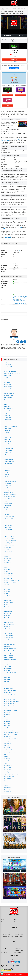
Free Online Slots (6, 932)
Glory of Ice (7, 514)
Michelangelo (7, 615)
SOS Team (5, 946)
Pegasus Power (7, 639)
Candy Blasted (7, 413)
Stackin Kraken (7, 725)
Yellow (24, 303)
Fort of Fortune (7, 505)
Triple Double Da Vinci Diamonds (12, 738)
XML (5, 950)
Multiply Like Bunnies (9, 624)
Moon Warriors (7, 620)
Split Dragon (7, 723)
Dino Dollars (7, 470)
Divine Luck (6, 474)
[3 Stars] (14, 77)
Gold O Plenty (7, 521)
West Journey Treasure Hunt (11, 774)
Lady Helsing (7, 569)
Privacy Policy (5, 952)
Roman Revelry (7, 679)
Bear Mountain (7, 382)
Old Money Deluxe (8, 635)
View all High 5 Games (14, 852)
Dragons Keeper (8, 483)
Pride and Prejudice (8, 655)
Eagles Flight (7, 487)
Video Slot (22, 302)
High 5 (14, 248)
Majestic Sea (7, 606)
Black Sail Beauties (8, 399)
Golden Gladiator (8, 525)
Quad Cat (6, 661)
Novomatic (17, 921)
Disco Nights (7, 472)
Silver (18, 302)
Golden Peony (7, 532)
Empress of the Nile (8, 492)
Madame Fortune (8, 600)
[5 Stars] (16, 77)
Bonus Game (18, 297)
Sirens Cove (7, 719)
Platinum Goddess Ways (10, 650)
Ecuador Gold (7, 490)
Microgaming (5, 919)
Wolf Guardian (7, 791)
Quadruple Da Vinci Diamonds (11, 664)
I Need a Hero (7, 556)
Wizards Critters (8, 789)
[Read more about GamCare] (2, 966)
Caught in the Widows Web (10, 426)
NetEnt (16, 919)
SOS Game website (10, 345)
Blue (14, 297)
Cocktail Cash (7, 432)
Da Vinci (6, 446)
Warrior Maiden (7, 767)
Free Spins (24, 297)
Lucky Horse (7, 589)
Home (4, 930)
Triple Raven (7, 745)
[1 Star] (11, 77)
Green (17, 299)
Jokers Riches (7, 562)
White (14, 303)
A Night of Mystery (8, 364)
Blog (16, 946)
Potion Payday (7, 653)
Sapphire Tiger (7, 692)
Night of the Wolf (8, 631)
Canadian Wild (7, 410)
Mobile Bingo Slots (19, 934)
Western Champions (9, 776)
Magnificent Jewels (8, 602)
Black (25, 296)
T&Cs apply (15, 56)
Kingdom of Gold (8, 567)
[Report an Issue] (22, 35)
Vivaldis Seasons (8, 765)
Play (7, 95)
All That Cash (7, 369)
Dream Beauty (7, 485)
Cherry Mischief (7, 430)
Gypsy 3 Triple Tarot (9, 543)
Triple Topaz (7, 747)
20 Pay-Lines (16, 296)
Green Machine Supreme (10, 540)
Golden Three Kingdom (9, 536)
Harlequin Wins (7, 547)
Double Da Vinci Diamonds (10, 479)
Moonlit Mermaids (8, 622)
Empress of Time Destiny (10, 494)
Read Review (14, 61)
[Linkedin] (24, 341)
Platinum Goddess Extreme (10, 648)
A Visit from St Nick (8, 366)
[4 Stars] (15, 77)
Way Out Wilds (7, 769)
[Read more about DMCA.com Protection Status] (6, 970)
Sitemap (4, 948)
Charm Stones (7, 428)
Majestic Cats (7, 604)
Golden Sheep (7, 534)
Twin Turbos (7, 754)
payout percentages (15, 139)
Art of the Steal (7, 377)
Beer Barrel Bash (8, 386)
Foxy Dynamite (7, 510)
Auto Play (21, 296)
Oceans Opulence (8, 633)
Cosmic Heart (7, 439)
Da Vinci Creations (8, 448)
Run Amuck (6, 683)
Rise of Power (7, 675)
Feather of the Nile (8, 498)
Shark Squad (7, 712)
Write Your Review (14, 68)
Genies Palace (7, 512)
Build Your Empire (8, 408)
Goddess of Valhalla (9, 518)
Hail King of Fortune (9, 545)
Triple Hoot (6, 741)
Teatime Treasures (8, 730)
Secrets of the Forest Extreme (11, 701)
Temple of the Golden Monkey (11, 732)
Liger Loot (6, 584)
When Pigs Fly (7, 778)
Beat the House (7, 384)
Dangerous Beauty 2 (9, 461)
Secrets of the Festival (9, 694)
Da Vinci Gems (7, 452)
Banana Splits (7, 380)
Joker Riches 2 (7, 560)
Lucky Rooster (7, 595)
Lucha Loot (6, 587)
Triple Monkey (7, 743)
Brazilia (5, 404)
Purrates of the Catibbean (10, 659)
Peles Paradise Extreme (9, 644)
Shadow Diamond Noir (9, 705)
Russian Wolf (7, 686)
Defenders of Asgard (9, 465)
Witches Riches (7, 787)
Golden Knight (7, 527)
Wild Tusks (6, 785)
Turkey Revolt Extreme (9, 752)
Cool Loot (6, 435)
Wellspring (6, 772)
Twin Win (6, 756)
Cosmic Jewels (7, 441)
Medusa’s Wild (7, 613)
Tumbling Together (8, 750)
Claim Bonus (14, 59)
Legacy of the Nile (8, 573)
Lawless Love (7, 571)
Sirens (5, 716)
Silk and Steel (7, 714)
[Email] (17, 341)
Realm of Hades (8, 668)
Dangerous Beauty (8, 459)
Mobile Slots (17, 932)
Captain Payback (8, 417)
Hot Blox (6, 554)
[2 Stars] (12, 77)
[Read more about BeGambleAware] (7, 966)
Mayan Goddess (8, 611)
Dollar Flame (7, 476)
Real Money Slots (6, 934)
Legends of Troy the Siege (10, 582)
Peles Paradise (7, 642)
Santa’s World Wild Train (10, 690)
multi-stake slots (5, 140)
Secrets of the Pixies (9, 703)
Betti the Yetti (7, 391)
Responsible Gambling (19, 950)
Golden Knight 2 (8, 529)
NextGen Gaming (6, 921)
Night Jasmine (7, 628)
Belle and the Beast (8, 388)
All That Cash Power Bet (10, 371)
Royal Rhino (7, 681)
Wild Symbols (19, 303)
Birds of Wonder (8, 397)
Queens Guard (7, 666)
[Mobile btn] (25, 2)
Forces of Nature (8, 503)
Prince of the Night (8, 657)
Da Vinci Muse (7, 454)
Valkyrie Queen (7, 758)
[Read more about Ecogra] (15, 966)
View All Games (14, 901)
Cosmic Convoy (8, 437)
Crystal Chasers (8, 443)
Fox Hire (6, 507)
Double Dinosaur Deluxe (10, 481)
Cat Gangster (7, 421)
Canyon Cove (7, 415)
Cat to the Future (8, 424)
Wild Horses (7, 783)
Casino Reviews (18, 930)
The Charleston (7, 736)
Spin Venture (7, 721)
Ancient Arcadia (8, 375)
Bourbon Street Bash (9, 402)
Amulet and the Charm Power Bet (12, 373)
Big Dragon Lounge (8, 395)
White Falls (6, 780)
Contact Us (17, 944)
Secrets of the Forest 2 (9, 699)
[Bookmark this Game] (20, 35)
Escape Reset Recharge (9, 496)
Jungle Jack (7, 565)
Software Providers (19, 936)
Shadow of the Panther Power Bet (12, 710)
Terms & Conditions (19, 952)
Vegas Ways (7, 763)
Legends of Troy (8, 578)
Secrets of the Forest (9, 697)
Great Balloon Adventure (10, 538)
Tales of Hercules (8, 727)
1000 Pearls (6, 362)
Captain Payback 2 (8, 419)
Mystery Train (7, 626)
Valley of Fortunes (8, 761)
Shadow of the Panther (9, 708)
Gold (14, 299)
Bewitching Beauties (9, 393)
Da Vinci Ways (7, 457)
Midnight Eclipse (8, 617)
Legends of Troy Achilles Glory (11, 580)
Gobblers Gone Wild (9, 516)
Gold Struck (7, 523)
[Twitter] (21, 341)
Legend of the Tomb (9, 576)
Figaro (5, 501)
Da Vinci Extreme (8, 450)
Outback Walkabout (8, 637)
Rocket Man (7, 677)
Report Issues (18, 948)
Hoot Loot (6, 549)
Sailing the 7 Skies (8, 688)
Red (21, 300)
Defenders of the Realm (9, 468)
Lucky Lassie (7, 591)
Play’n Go (4, 923)
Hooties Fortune (8, 551)
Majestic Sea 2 (7, 609)
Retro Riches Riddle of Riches (11, 672)
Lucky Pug (6, 593)
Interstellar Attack (8, 558)
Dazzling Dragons (8, 463)
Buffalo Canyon (7, 406)
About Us (5, 944)
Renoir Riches (7, 670)
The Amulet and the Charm (10, 734)
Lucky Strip (6, 598)
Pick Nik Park (7, 646)
